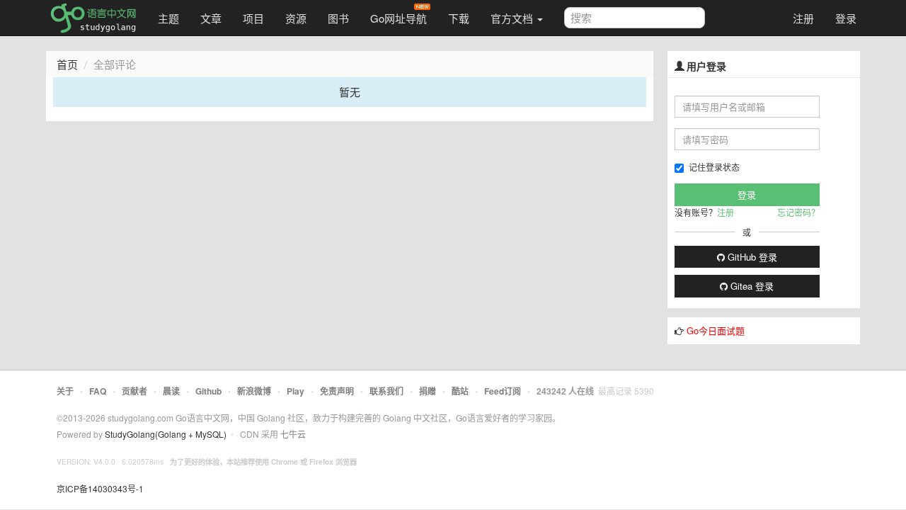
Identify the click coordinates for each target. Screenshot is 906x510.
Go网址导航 (398, 18)
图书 (338, 18)
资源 (295, 18)
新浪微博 (254, 391)
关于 (65, 391)
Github (208, 391)
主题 (168, 18)
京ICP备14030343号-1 (100, 488)
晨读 (171, 391)
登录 (845, 18)
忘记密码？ (798, 212)
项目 (253, 18)
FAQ (97, 391)
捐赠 (427, 391)
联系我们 (386, 391)
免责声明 (337, 391)
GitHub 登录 (751, 257)
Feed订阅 (502, 391)
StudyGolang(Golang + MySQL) (165, 434)
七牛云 (293, 434)
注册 (803, 18)
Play (295, 391)
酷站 (460, 391)
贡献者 (134, 391)
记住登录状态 (714, 167)
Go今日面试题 (716, 330)
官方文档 (513, 18)
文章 (211, 18)
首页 (67, 64)
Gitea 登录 (751, 286)
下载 (458, 18)
